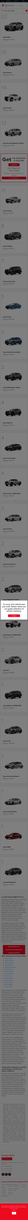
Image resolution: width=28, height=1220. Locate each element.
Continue (14, 615)
